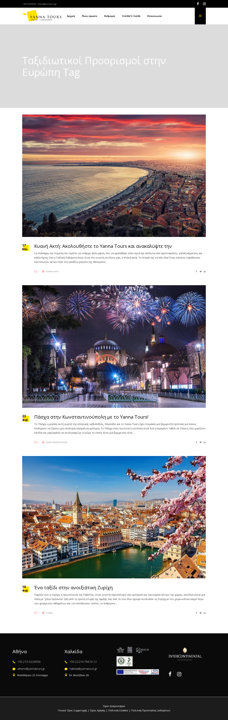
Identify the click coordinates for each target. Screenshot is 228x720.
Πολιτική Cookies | (118, 710)
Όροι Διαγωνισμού (114, 706)
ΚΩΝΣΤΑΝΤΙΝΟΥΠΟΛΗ (56, 442)
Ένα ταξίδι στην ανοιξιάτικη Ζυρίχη (73, 587)
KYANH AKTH (52, 271)
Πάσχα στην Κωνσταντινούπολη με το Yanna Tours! (91, 417)
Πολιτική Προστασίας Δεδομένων (150, 710)
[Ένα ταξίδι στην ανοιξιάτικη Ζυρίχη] (114, 517)
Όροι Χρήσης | (98, 710)
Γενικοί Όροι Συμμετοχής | (74, 710)
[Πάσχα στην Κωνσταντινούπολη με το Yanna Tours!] (114, 346)
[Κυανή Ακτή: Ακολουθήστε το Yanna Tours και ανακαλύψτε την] (114, 176)
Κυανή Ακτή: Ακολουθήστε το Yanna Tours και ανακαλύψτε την (103, 246)
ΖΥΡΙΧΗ (49, 613)
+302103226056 (29, 4)
